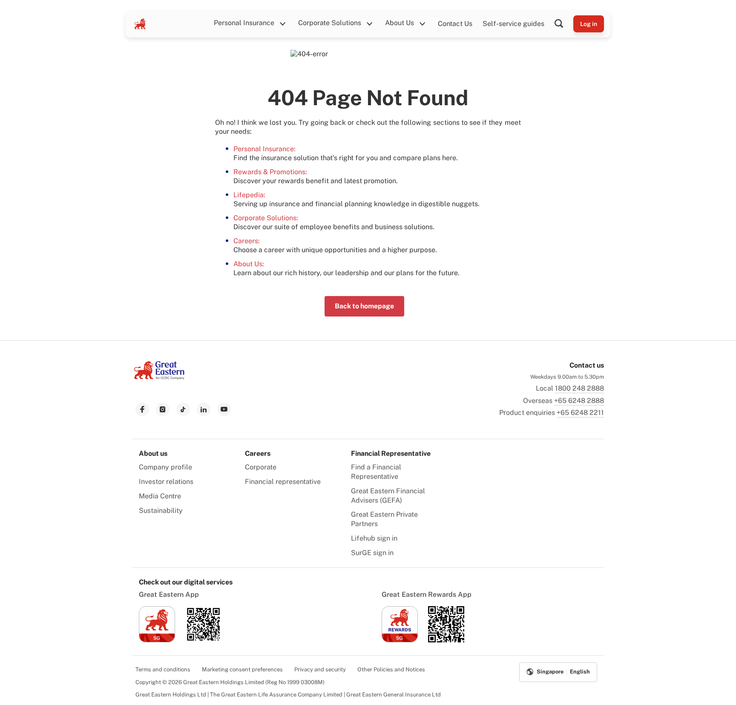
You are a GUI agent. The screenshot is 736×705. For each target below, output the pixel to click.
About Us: (248, 264)
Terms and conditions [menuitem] (162, 669)
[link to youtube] (224, 409)
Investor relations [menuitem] (166, 482)
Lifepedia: (249, 195)
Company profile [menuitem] (165, 467)
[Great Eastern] (140, 24)
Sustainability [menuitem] (161, 510)
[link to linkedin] (203, 409)
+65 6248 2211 (580, 413)
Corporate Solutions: (265, 218)
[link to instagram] (163, 409)
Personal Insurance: (264, 149)
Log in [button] (588, 23)
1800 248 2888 (579, 388)
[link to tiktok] (183, 409)
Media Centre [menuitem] (160, 496)
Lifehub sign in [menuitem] (374, 538)
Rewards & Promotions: (270, 172)
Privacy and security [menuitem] (320, 669)
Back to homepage (364, 306)
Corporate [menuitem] (260, 467)
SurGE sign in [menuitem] (372, 553)
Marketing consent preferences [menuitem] (242, 669)
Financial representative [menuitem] (283, 482)
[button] (564, 24)
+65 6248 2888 (579, 401)
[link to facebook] (142, 409)
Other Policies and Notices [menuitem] (391, 669)
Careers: (246, 241)
